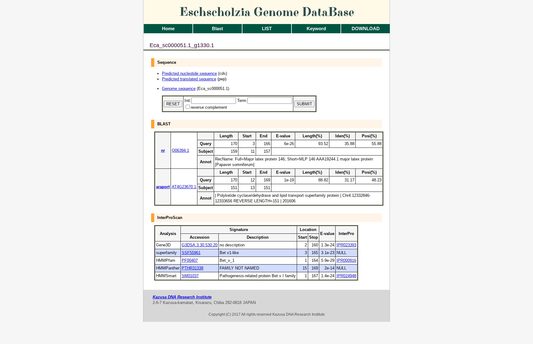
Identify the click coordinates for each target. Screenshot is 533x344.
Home (168, 28)
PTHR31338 (192, 268)
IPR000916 (346, 260)
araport (163, 186)
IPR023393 (346, 245)
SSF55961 (191, 252)
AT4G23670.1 (184, 186)
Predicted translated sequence (189, 79)
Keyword (316, 28)
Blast (217, 28)
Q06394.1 (180, 150)
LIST (267, 28)
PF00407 (190, 260)
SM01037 (190, 275)
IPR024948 (346, 275)
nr (163, 150)
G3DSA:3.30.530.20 (199, 245)
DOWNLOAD (366, 28)
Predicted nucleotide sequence (189, 73)
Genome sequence (179, 88)
